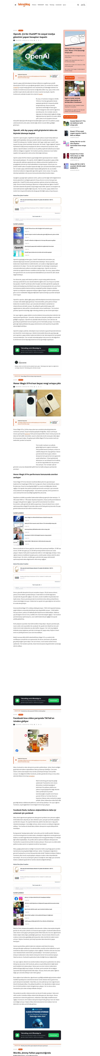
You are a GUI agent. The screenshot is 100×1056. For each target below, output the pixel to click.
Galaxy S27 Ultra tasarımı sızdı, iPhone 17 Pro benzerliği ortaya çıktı (74, 50)
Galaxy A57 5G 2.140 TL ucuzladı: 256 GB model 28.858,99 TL (77, 166)
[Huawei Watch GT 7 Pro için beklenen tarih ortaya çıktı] (66, 123)
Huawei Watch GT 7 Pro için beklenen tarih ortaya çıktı (78, 123)
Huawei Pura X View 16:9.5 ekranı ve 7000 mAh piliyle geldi (77, 156)
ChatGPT (15, 87)
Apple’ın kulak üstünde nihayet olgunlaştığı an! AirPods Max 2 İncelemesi (73, 100)
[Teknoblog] (24, 5)
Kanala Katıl (53, 350)
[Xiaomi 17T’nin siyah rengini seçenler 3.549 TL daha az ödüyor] (66, 133)
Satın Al (22, 201)
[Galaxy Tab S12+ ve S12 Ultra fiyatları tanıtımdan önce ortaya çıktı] (66, 143)
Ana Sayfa (15, 30)
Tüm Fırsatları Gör (36, 216)
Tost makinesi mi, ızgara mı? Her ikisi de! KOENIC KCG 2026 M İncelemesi (75, 110)
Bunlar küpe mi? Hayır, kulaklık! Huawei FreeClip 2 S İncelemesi (74, 106)
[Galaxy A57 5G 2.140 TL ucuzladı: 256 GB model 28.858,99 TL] (66, 166)
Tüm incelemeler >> (81, 77)
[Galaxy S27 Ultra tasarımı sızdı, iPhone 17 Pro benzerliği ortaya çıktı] (75, 39)
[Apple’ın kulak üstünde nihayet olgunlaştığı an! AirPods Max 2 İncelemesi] (75, 88)
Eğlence (20, 1049)
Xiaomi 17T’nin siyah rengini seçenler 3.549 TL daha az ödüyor (78, 133)
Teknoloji (21, 30)
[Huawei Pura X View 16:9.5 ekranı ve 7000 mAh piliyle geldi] (66, 156)
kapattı (40, 94)
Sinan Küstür (18, 40)
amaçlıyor (32, 776)
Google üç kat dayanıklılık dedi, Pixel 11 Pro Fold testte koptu (74, 61)
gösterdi (27, 434)
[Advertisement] (37, 660)
